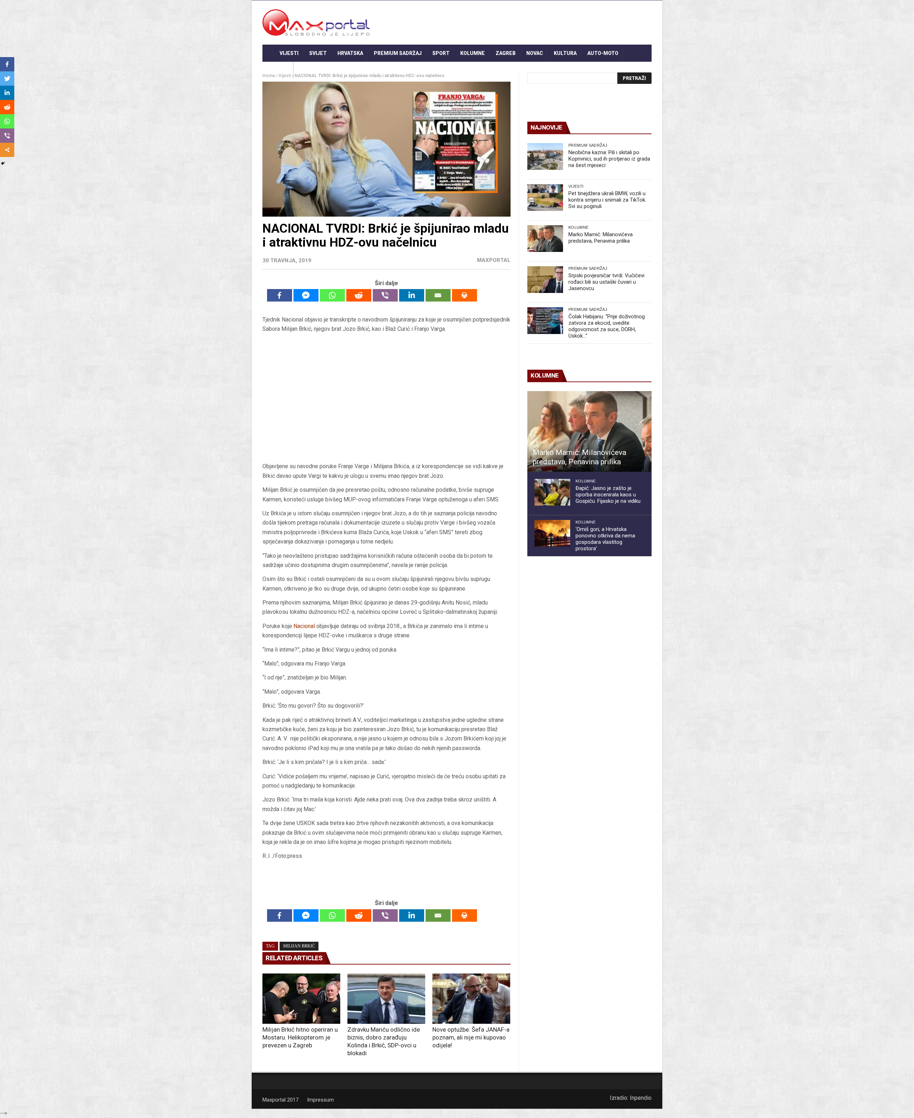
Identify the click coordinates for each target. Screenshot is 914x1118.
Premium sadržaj (398, 53)
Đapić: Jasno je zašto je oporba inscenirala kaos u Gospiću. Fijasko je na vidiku (608, 494)
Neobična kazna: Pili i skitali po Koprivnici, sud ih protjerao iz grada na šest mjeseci (609, 158)
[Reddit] (358, 295)
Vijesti (289, 53)
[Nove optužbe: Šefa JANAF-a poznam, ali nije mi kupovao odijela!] (471, 998)
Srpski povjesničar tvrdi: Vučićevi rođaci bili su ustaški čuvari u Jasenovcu (606, 282)
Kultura (565, 53)
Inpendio (641, 1097)
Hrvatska (350, 53)
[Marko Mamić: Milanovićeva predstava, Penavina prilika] (545, 238)
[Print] (464, 295)
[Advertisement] (386, 398)
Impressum (320, 1100)
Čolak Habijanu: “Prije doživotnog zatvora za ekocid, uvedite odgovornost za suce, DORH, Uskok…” (606, 326)
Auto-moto (602, 53)
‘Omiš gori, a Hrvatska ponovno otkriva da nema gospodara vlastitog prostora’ (605, 539)
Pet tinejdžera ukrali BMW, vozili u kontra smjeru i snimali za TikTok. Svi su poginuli (607, 199)
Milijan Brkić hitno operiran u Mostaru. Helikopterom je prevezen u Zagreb (300, 1037)
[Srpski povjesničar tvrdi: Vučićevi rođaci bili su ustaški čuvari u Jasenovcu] (545, 279)
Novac (534, 53)
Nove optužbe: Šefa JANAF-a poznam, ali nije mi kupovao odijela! (470, 1037)
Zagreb (506, 53)
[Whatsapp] (332, 295)
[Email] (438, 295)
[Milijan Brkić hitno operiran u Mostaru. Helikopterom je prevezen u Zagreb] (301, 998)
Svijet (318, 53)
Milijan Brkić (299, 946)
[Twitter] (7, 78)
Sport (441, 53)
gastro (278, 70)
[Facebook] (279, 295)
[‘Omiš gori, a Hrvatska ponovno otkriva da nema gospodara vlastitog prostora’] (552, 533)
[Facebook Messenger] (305, 295)
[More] (7, 150)
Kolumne (472, 53)
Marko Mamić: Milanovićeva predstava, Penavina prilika (600, 237)
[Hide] (3, 163)
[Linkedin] (411, 295)
